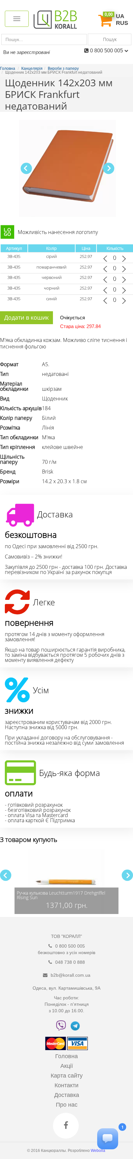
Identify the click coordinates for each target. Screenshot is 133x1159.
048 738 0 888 (70, 962)
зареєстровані (33, 52)
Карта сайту (67, 1075)
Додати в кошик (26, 317)
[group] (66, 881)
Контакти (66, 1085)
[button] (108, 168)
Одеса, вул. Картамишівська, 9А (66, 988)
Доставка (66, 1095)
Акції (66, 1066)
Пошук (110, 39)
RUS (122, 23)
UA (120, 16)
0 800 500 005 (107, 50)
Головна (66, 1056)
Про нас (66, 1104)
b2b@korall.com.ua (70, 975)
